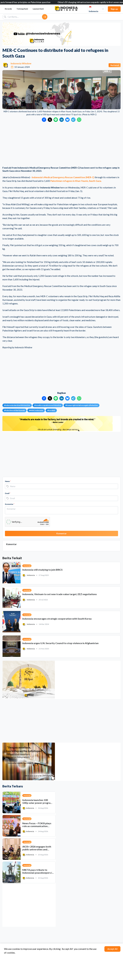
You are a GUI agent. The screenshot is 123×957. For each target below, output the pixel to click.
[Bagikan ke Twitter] (50, 119)
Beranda (8, 9)
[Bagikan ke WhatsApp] (79, 119)
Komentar (9, 504)
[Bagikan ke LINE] (56, 119)
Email (7, 493)
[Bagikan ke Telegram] (73, 119)
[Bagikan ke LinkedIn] (61, 119)
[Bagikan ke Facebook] (44, 119)
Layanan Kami (38, 9)
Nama (8, 481)
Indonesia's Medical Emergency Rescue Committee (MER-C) (63, 177)
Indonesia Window (21, 63)
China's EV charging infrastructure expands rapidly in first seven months (60, 2)
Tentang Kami (22, 9)
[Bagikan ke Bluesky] (67, 119)
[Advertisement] (61, 144)
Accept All (112, 949)
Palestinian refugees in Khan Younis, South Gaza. (76, 181)
